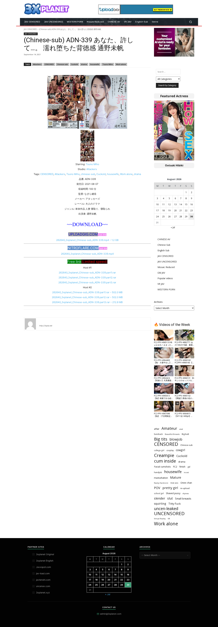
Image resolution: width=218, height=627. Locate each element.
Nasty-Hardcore (161, 483)
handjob (158, 472)
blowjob (175, 439)
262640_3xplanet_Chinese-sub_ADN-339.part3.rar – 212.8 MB (87, 302)
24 (157, 216)
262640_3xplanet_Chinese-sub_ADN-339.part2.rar (87, 277)
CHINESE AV (164, 239)
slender (159, 498)
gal (189, 466)
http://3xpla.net (45, 326)
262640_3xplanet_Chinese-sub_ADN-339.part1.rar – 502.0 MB (87, 292)
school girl (159, 493)
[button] (190, 22)
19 (169, 210)
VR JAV (161, 283)
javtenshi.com (43, 579)
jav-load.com (43, 573)
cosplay (170, 450)
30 (191, 216)
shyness (186, 493)
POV (157, 487)
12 (169, 204)
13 (175, 204)
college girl (159, 450)
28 (180, 216)
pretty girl (170, 487)
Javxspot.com (43, 567)
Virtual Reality (159, 519)
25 (163, 216)
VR (169, 518)
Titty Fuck (174, 503)
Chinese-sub (62, 64)
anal (181, 429)
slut (170, 498)
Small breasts (183, 498)
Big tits (160, 439)
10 (157, 204)
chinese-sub (88, 174)
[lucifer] (30, 324)
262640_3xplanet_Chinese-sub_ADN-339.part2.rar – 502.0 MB (87, 297)
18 (163, 210)
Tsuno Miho (107, 64)
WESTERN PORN (166, 289)
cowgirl (180, 450)
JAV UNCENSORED (167, 261)
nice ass (174, 483)
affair (156, 428)
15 (186, 204)
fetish (182, 466)
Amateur (169, 428)
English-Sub (163, 250)
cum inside (165, 461)
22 (186, 210)
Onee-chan (186, 482)
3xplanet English (44, 560)
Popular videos (165, 278)
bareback (158, 434)
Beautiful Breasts (172, 434)
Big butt (185, 434)
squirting (160, 503)
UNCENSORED (169, 513)
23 (191, 210)
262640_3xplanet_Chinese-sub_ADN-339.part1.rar (87, 272)
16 (191, 204)
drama (84, 64)
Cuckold (74, 64)
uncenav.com (43, 586)
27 (175, 216)
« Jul (173, 227)
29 (186, 216)
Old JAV (161, 272)
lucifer (43, 321)
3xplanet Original (45, 554)
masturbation (161, 477)
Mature (175, 477)
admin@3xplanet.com (110, 614)
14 (180, 204)
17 (157, 210)
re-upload (185, 488)
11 (163, 204)
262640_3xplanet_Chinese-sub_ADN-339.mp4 (87, 253)
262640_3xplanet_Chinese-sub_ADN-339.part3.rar (87, 282)
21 (180, 210)
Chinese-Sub (164, 244)
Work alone (121, 64)
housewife (94, 64)
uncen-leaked (166, 508)
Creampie (164, 455)
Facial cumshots (162, 466)
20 (175, 210)
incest (186, 472)
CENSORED (49, 64)
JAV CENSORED (30, 29)
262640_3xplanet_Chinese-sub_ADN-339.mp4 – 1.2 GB (87, 240)
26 (169, 216)
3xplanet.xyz (43, 592)
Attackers (37, 64)
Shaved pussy (173, 493)
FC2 (175, 466)
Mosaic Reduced (166, 267)
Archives (158, 301)
